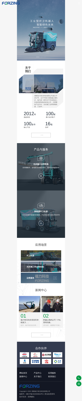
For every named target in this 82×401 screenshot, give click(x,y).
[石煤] (46, 361)
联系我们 (52, 376)
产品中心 (37, 373)
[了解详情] (41, 135)
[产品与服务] (41, 30)
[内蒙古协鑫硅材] (57, 361)
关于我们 (37, 376)
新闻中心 (23, 376)
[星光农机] (35, 354)
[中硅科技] (24, 361)
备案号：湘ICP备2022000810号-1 (31, 394)
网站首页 (23, 373)
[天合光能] (57, 354)
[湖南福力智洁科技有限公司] (10, 2)
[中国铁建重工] (24, 354)
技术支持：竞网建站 (26, 397)
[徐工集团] (35, 361)
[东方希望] (46, 354)
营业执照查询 (50, 394)
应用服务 (52, 373)
